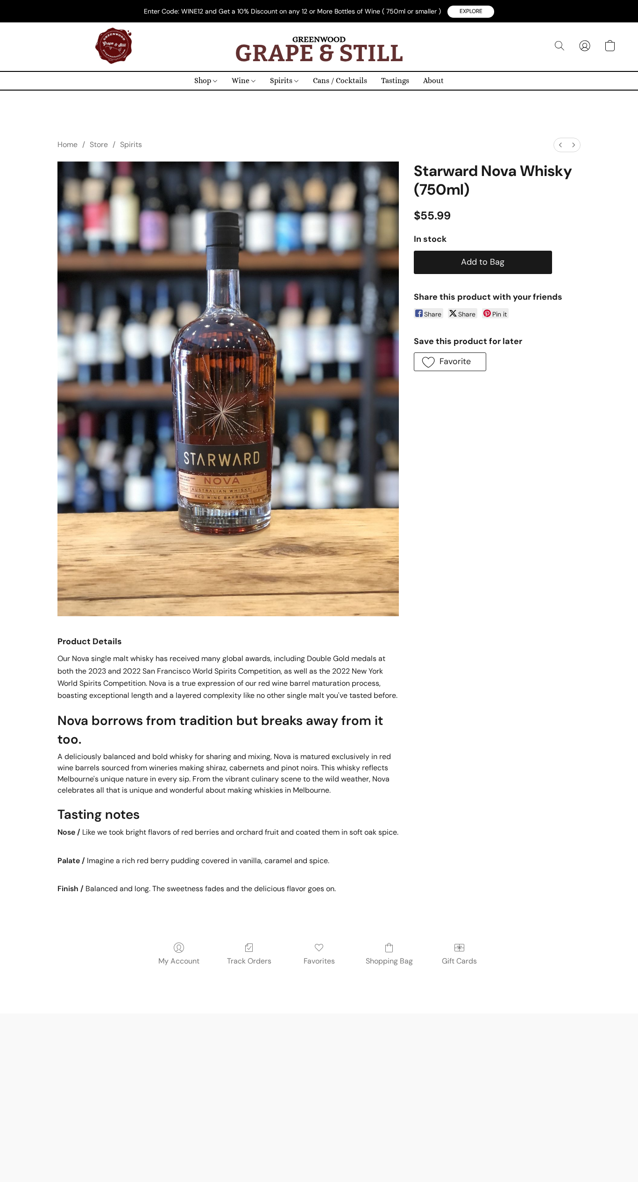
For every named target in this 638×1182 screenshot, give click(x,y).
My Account (178, 961)
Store (99, 144)
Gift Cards (459, 961)
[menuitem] (560, 145)
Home (67, 144)
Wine (241, 80)
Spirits (282, 80)
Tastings (395, 80)
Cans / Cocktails (340, 80)
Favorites (319, 961)
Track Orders (249, 961)
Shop (203, 80)
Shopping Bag (389, 961)
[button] (470, 12)
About (433, 80)
